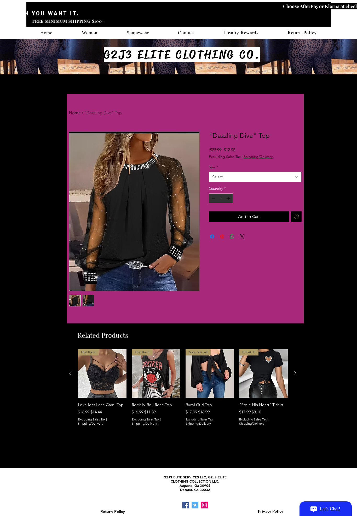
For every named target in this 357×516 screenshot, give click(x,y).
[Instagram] (204, 505)
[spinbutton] (221, 198)
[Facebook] (185, 505)
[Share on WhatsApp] (232, 236)
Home (75, 112)
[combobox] (255, 177)
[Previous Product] (70, 373)
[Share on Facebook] (212, 236)
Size (213, 167)
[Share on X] (242, 236)
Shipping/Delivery (258, 156)
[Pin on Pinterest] (222, 236)
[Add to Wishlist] (296, 216)
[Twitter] (195, 505)
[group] (182, 397)
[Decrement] (213, 198)
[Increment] (229, 198)
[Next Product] (295, 373)
